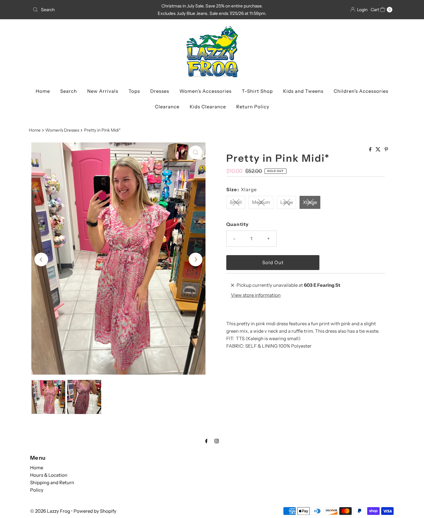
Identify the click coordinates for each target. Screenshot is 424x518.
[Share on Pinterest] (386, 149)
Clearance (167, 107)
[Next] (195, 259)
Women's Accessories (205, 91)
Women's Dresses (62, 130)
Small (236, 202)
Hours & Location (48, 475)
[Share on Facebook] (370, 149)
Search (68, 91)
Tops (134, 91)
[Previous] (41, 259)
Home (43, 91)
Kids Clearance (208, 107)
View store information (256, 295)
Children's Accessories (361, 91)
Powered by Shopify (95, 511)
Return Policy (252, 107)
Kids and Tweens (303, 91)
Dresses (159, 91)
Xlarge (310, 202)
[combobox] (89, 9)
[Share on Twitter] (378, 149)
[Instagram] (216, 441)
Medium (261, 202)
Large (286, 202)
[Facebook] (206, 441)
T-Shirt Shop (257, 91)
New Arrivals (102, 91)
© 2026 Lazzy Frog (50, 511)
